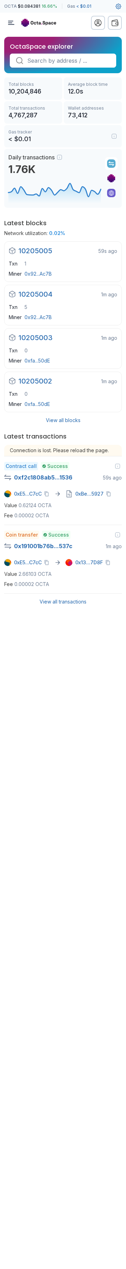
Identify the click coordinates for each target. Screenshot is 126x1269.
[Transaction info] (117, 466)
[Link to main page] (42, 23)
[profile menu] (98, 23)
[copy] (47, 493)
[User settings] (118, 6)
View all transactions (63, 602)
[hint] (59, 157)
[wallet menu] (115, 23)
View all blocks (63, 420)
